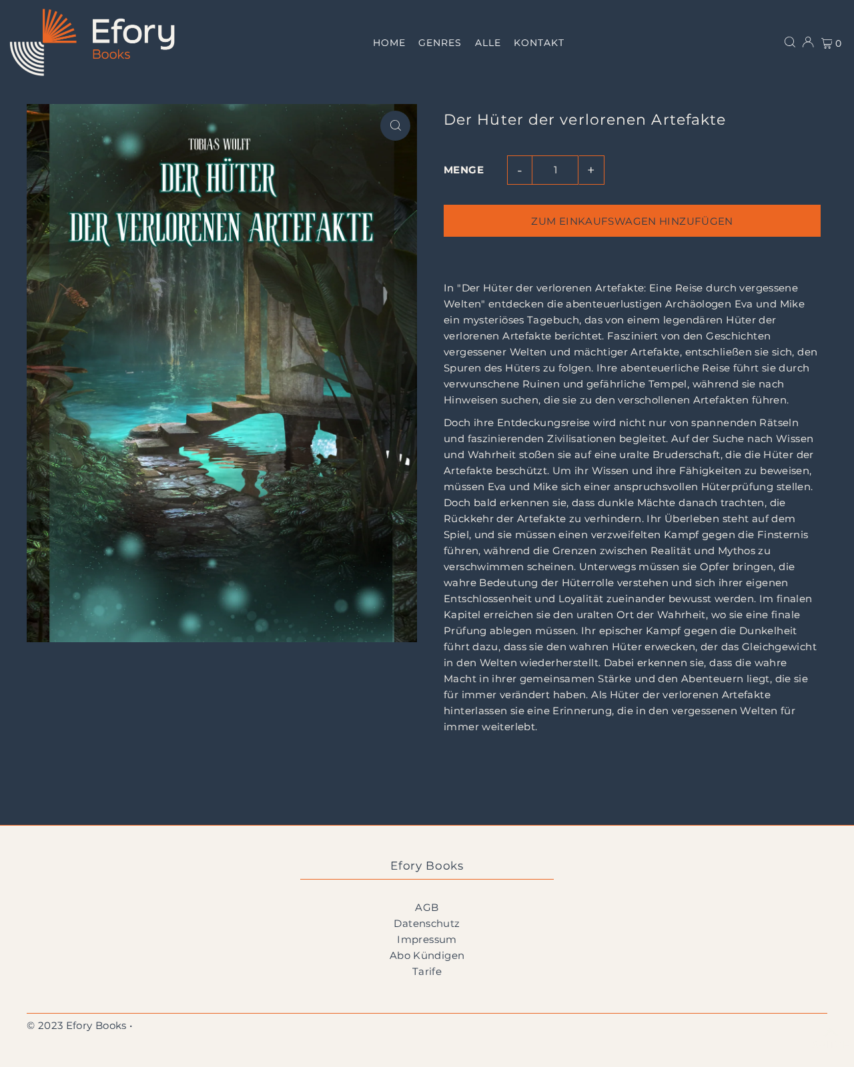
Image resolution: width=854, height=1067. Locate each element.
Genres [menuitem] (440, 43)
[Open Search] (790, 42)
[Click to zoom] (395, 126)
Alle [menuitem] (488, 43)
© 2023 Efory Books (77, 1025)
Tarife (427, 971)
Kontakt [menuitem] (539, 43)
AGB (426, 907)
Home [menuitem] (389, 43)
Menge (464, 169)
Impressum (426, 939)
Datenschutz (427, 923)
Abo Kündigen (427, 955)
